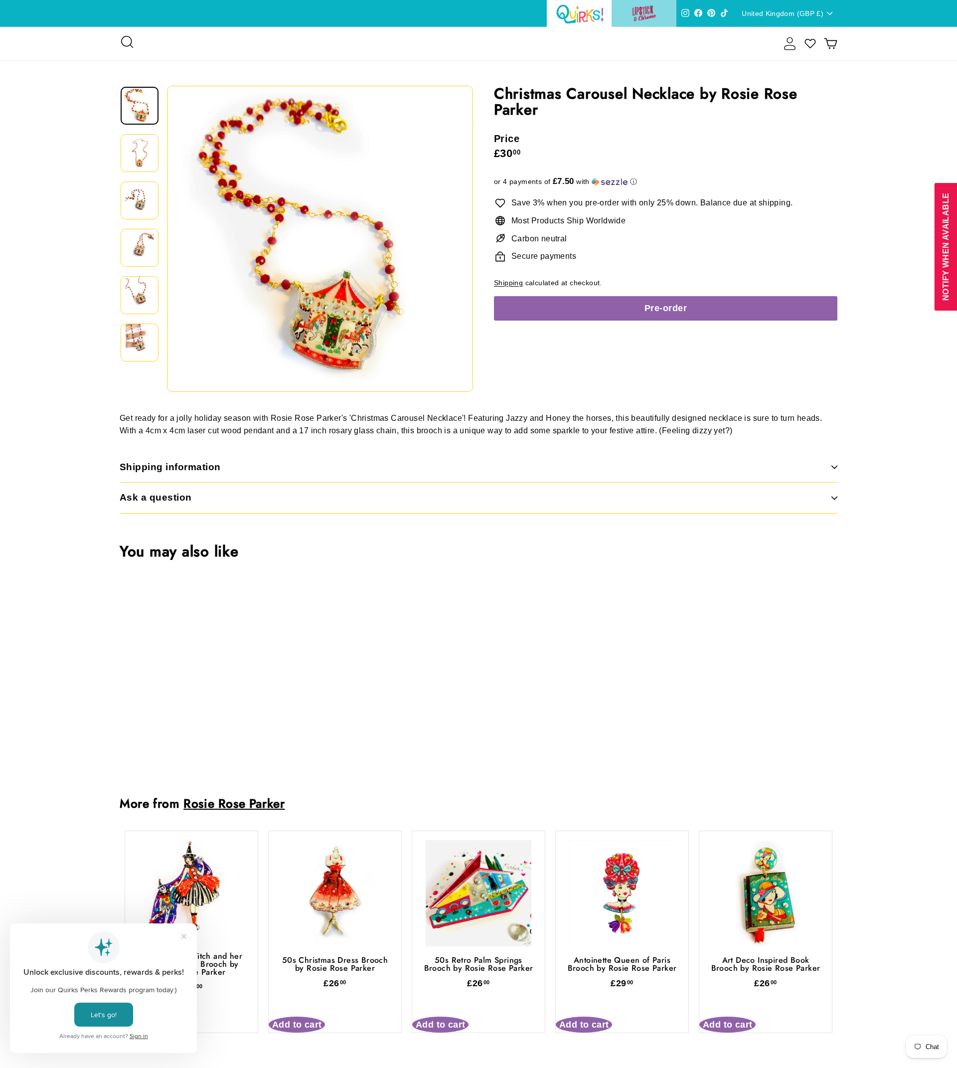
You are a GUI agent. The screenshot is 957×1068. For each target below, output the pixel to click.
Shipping (508, 283)
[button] (665, 181)
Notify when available (945, 247)
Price (506, 138)
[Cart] (830, 43)
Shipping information (170, 467)
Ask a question (156, 497)
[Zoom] (320, 238)
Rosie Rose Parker (234, 803)
